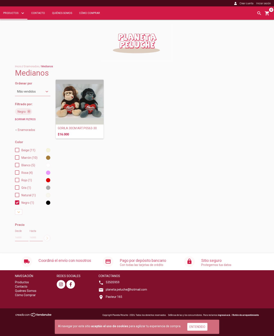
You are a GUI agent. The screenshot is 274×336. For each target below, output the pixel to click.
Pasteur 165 (114, 296)
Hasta (33, 231)
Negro (22, 111)
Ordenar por (23, 83)
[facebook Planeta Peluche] (70, 284)
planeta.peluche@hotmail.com (126, 289)
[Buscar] (259, 13)
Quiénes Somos (62, 13)
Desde (18, 231)
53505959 (112, 282)
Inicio (18, 66)
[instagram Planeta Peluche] (61, 284)
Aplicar (47, 238)
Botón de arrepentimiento (245, 315)
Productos (11, 13)
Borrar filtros (25, 119)
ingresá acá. (224, 315)
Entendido (197, 326)
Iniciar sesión (263, 3)
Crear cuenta (246, 3)
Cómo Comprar (89, 13)
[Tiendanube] (33, 316)
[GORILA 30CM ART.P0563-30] (80, 102)
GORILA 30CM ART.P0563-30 (77, 128)
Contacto (38, 13)
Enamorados (31, 66)
